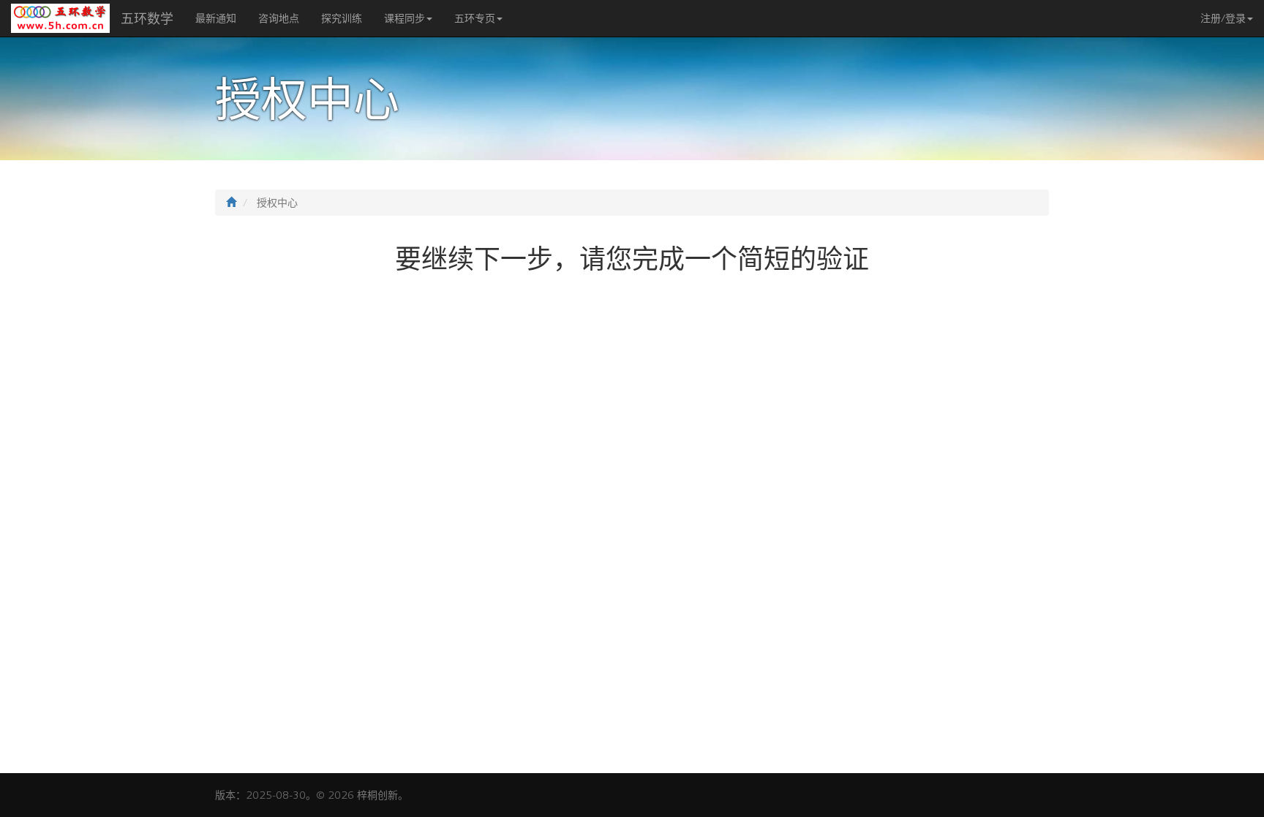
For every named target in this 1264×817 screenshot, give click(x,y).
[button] (1226, 18)
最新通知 (215, 18)
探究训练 (341, 18)
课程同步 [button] (404, 18)
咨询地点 (278, 18)
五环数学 (147, 18)
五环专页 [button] (474, 18)
